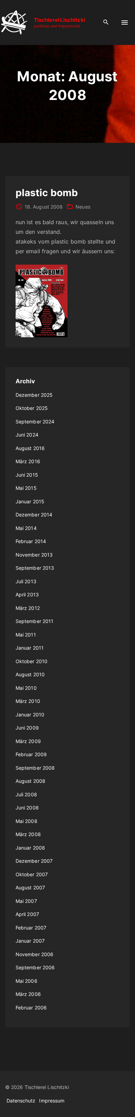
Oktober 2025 (32, 408)
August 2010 (30, 674)
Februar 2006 (31, 1007)
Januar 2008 (30, 848)
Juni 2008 (27, 808)
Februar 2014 (31, 541)
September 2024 (35, 421)
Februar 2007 (31, 928)
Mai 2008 (26, 821)
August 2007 (30, 887)
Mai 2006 (26, 981)
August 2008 (30, 781)
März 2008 (28, 834)
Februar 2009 (31, 754)
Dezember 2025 (34, 395)
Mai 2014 (26, 528)
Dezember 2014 (34, 515)
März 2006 (28, 994)
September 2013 (35, 568)
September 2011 (34, 621)
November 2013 (34, 555)
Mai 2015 (26, 488)
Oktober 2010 (31, 661)
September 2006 (35, 967)
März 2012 (28, 608)
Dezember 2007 (34, 861)
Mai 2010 (26, 688)
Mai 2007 (26, 901)
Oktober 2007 (32, 874)
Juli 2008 (26, 794)
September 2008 (35, 768)
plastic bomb (47, 193)
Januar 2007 (30, 941)
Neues (82, 207)
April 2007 (27, 914)
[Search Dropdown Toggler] (106, 22)
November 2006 (34, 954)
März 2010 (28, 701)
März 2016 (28, 461)
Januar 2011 (30, 648)
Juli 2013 (26, 581)
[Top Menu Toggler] (124, 22)
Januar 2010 (30, 714)
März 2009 (28, 741)
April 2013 (27, 594)
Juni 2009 (27, 728)
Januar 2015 (30, 501)
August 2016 (30, 448)
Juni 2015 (27, 475)
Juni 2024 (27, 435)
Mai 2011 (26, 635)
